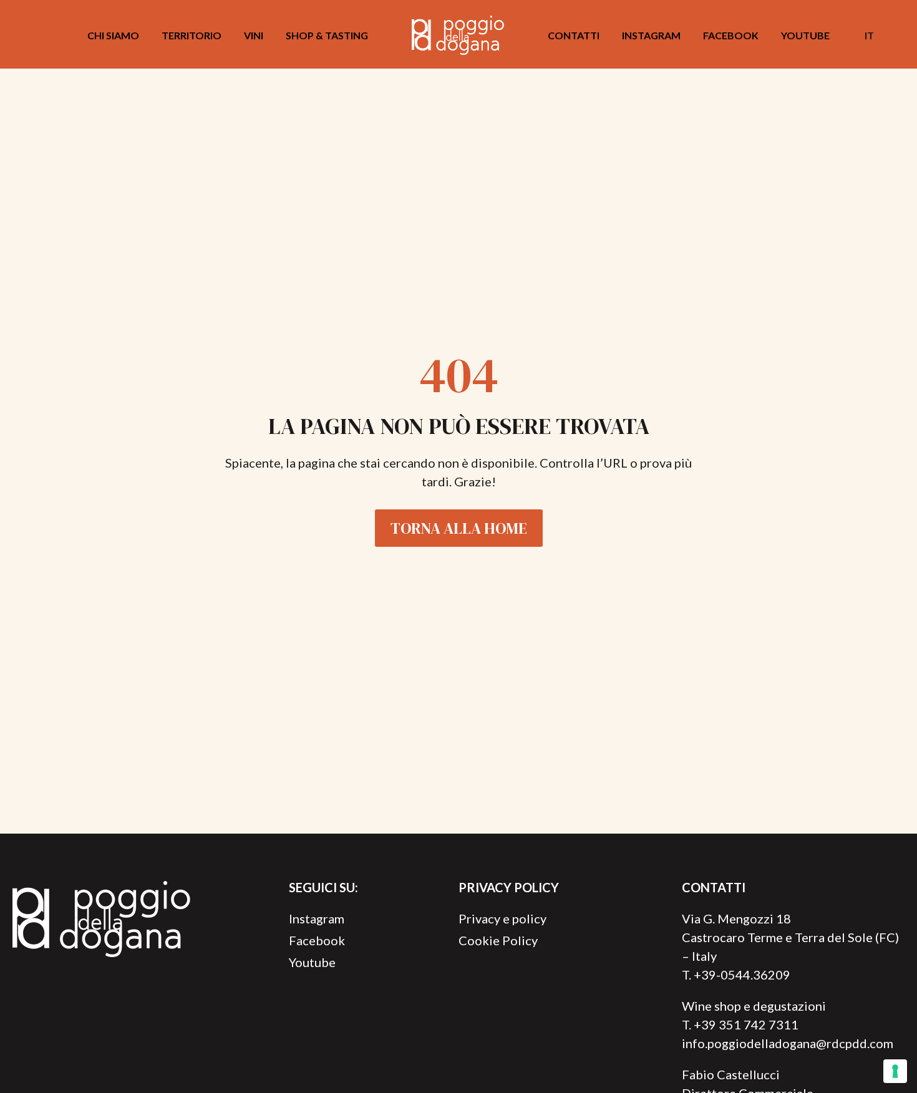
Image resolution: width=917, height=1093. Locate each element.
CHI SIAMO (113, 35)
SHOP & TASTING (327, 35)
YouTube (805, 35)
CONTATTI (573, 35)
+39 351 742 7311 (746, 1024)
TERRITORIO (191, 35)
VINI (253, 35)
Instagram (651, 35)
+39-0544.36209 (742, 974)
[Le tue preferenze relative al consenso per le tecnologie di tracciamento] (895, 1071)
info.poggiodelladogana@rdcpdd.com (787, 1043)
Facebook (731, 35)
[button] (894, 35)
